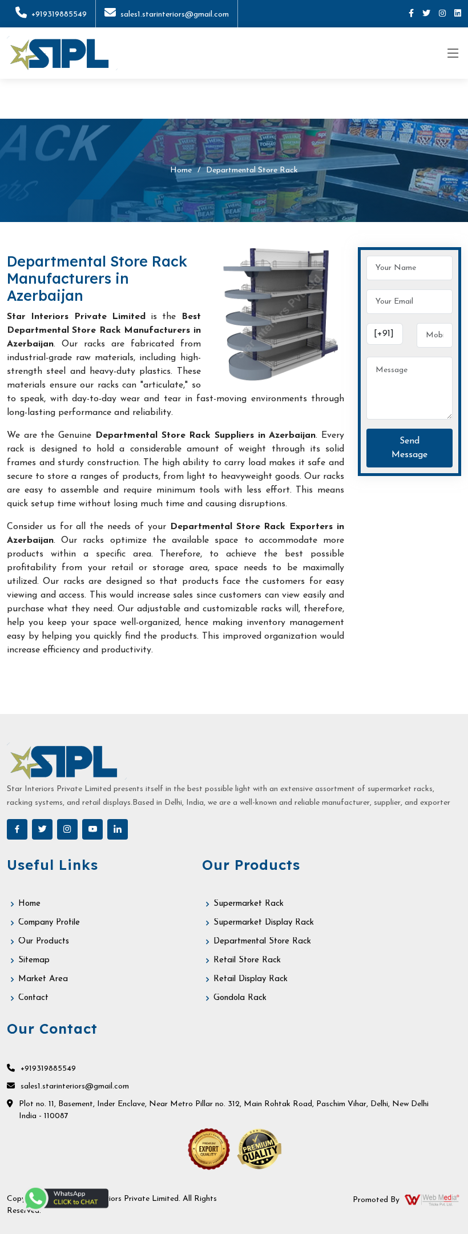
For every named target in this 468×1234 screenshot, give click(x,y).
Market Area (43, 979)
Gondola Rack (240, 998)
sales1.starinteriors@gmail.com (174, 14)
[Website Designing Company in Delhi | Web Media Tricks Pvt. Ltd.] (432, 1200)
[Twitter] (426, 14)
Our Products (43, 941)
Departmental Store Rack (262, 941)
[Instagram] (442, 14)
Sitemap (34, 960)
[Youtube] (92, 829)
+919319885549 (59, 14)
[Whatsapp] (65, 1198)
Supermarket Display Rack (263, 922)
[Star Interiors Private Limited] (62, 53)
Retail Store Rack (247, 960)
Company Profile (49, 922)
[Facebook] (411, 14)
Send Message (409, 448)
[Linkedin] (457, 14)
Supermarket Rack (248, 904)
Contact (33, 998)
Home (181, 170)
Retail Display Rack (250, 979)
